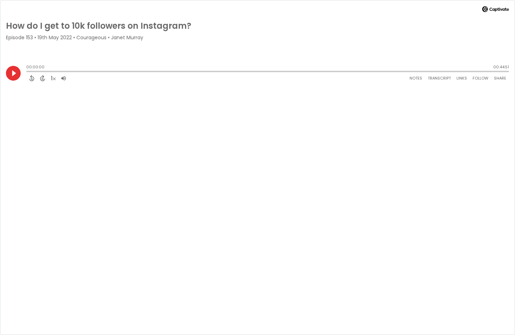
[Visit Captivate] (495, 10)
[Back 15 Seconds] (31, 78)
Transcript (439, 78)
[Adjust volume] (64, 78)
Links (461, 78)
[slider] (28, 72)
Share (500, 78)
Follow (480, 78)
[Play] (13, 73)
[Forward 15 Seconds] (42, 78)
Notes (416, 78)
